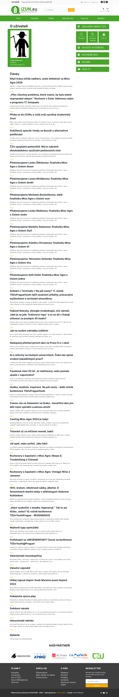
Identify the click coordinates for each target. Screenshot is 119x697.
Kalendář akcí (67, 18)
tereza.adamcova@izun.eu (17, 64)
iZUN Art (15, 682)
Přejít (11, 92)
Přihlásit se (86, 2)
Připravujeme (41, 673)
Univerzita (15, 675)
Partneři (64, 675)
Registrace (94, 2)
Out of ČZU (16, 677)
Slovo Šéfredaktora (19, 680)
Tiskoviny (84, 18)
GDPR (63, 685)
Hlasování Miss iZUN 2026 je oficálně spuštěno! (36, 2)
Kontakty (64, 680)
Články (51, 18)
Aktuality (34, 18)
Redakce (100, 18)
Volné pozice (41, 677)
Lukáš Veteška (61, 693)
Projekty (64, 677)
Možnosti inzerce (68, 682)
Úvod (18, 18)
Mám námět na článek (45, 675)
